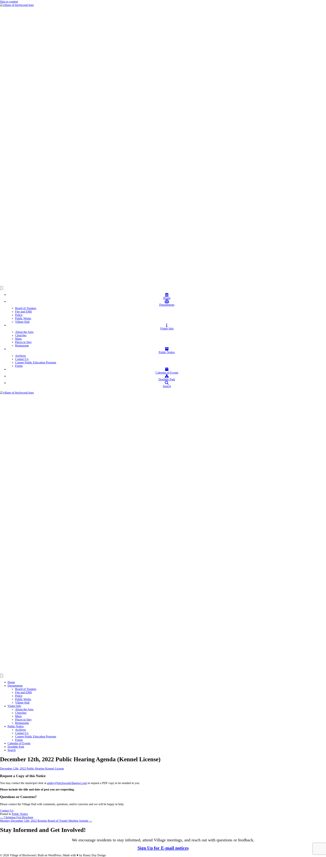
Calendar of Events (19, 743)
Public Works (23, 318)
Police (18, 315)
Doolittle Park (16, 746)
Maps (18, 338)
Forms (19, 365)
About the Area (24, 332)
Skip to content (9, 1)
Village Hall (22, 321)
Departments (15, 685)
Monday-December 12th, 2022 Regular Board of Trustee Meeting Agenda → (46, 820)
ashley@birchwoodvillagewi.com (67, 783)
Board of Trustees (25, 308)
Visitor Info (14, 706)
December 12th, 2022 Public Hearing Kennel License (32, 768)
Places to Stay (23, 342)
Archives (20, 355)
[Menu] (1, 288)
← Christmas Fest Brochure (16, 817)
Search (12, 750)
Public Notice (16, 726)
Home (11, 682)
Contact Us (21, 359)
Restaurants (22, 345)
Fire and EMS (23, 311)
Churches (20, 335)
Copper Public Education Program (35, 362)
